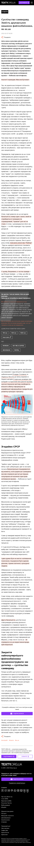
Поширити (7, 37)
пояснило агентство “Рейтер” (21, 243)
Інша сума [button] (6, 337)
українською (13, 841)
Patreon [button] (6, 346)
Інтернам (4, 822)
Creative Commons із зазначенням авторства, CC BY (18, 840)
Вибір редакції (5, 805)
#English (3, 807)
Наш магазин (5, 828)
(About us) (9, 797)
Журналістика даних (7, 811)
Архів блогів (5, 832)
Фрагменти (4, 801)
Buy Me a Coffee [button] (18, 346)
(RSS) (6, 799)
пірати (12, 740)
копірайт (5, 740)
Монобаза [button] (6, 350)
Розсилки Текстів (6, 803)
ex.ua (17, 740)
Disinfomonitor (5, 820)
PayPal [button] (16, 350)
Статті (3, 799)
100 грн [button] (5, 333)
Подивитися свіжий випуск (17, 783)
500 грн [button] (13, 333)
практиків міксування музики (21, 382)
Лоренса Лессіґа (7, 377)
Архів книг (4, 834)
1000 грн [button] (23, 333)
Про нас (3, 797)
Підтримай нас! (5, 826)
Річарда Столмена (19, 374)
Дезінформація (5, 818)
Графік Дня (4, 830)
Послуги (3, 813)
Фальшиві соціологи (7, 815)
